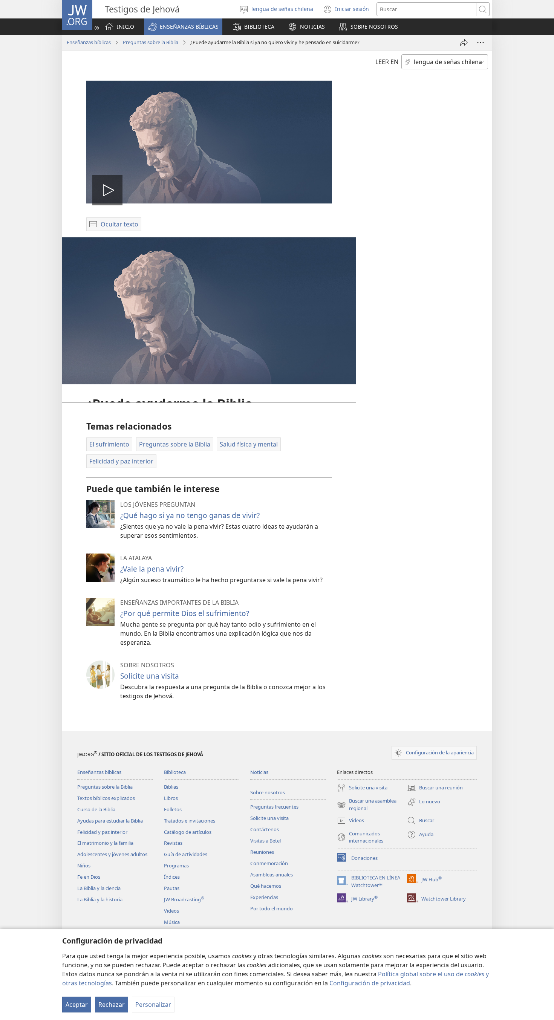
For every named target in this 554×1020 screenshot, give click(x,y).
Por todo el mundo (271, 908)
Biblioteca (175, 772)
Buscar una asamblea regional (366, 804)
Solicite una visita (149, 676)
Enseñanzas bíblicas (89, 42)
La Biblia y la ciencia (99, 888)
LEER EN (386, 62)
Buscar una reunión (435, 788)
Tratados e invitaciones (189, 820)
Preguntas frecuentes (274, 806)
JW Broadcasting (184, 899)
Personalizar (153, 1004)
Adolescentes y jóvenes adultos (112, 854)
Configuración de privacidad (369, 983)
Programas (176, 865)
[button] (183, 26)
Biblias (171, 786)
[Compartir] (464, 42)
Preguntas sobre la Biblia (150, 42)
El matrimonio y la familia (105, 843)
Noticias (259, 772)
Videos (171, 910)
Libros (171, 798)
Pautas (171, 888)
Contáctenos (264, 829)
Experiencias (264, 897)
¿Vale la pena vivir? (152, 569)
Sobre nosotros (267, 792)
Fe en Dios (88, 876)
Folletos (173, 809)
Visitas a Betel (265, 840)
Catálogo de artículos (187, 832)
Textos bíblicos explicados (106, 798)
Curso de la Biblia (96, 809)
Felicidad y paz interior (102, 832)
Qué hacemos (265, 885)
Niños (83, 865)
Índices (172, 876)
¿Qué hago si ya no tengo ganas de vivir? (190, 515)
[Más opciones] (480, 42)
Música (172, 922)
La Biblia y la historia (99, 899)
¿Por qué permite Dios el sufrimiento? (184, 613)
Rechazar (111, 1004)
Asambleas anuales (271, 874)
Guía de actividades (185, 854)
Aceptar (77, 1004)
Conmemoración (269, 863)
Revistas (173, 843)
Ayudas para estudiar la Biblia (110, 820)
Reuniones (262, 852)
